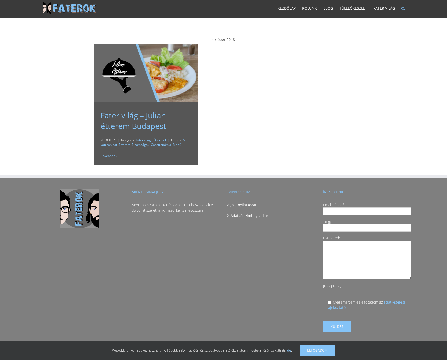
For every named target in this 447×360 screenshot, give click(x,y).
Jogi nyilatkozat (243, 204)
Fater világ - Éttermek (151, 140)
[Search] (403, 9)
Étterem (124, 144)
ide (288, 350)
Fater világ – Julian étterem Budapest (133, 120)
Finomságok (140, 144)
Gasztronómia (161, 144)
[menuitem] (287, 9)
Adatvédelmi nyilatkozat (251, 215)
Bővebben (108, 156)
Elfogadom (317, 350)
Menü (177, 144)
